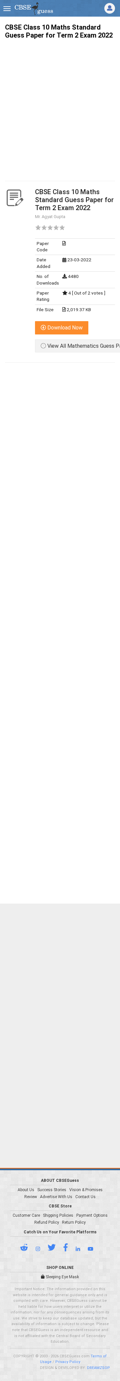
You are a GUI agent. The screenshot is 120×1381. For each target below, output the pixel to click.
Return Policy (74, 1222)
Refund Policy (46, 1222)
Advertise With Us (56, 1196)
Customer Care (26, 1215)
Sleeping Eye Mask (62, 1277)
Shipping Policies (58, 1215)
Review (30, 1196)
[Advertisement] (60, 104)
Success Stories (51, 1190)
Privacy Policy (67, 1362)
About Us (26, 1190)
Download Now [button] (64, 327)
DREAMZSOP (98, 1368)
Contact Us (85, 1196)
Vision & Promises (86, 1190)
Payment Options (92, 1215)
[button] (27, 1249)
